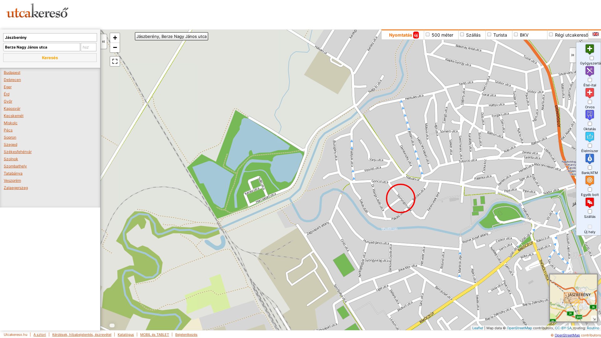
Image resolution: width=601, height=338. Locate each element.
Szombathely (15, 166)
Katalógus (126, 334)
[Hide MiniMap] (594, 318)
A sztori (39, 334)
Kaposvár (12, 108)
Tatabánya (13, 173)
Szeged (10, 144)
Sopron (10, 137)
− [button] (115, 47)
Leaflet (477, 328)
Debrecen (12, 80)
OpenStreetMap (519, 328)
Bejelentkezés (186, 334)
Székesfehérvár (18, 152)
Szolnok (11, 159)
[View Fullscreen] (115, 61)
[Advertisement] (239, 14)
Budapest (12, 72)
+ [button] (115, 38)
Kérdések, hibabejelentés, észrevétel (81, 334)
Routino (593, 328)
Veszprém (12, 180)
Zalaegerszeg (16, 188)
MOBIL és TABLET (154, 334)
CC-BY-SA (563, 328)
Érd (6, 94)
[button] (50, 57)
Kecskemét (13, 116)
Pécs (8, 130)
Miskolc (11, 123)
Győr (8, 101)
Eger (8, 87)
